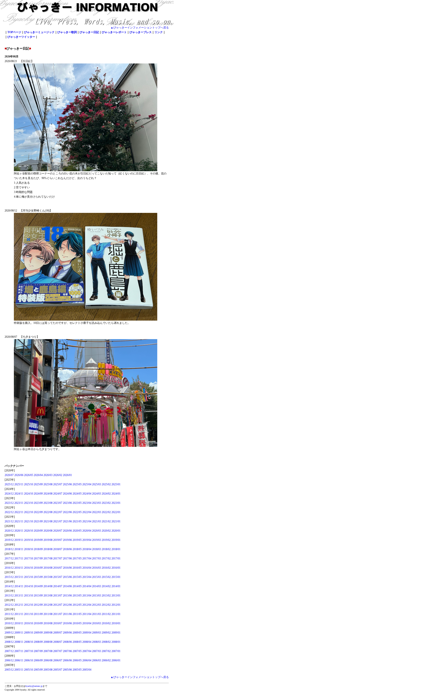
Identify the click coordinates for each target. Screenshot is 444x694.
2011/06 (67, 614)
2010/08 (47, 623)
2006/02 (106, 660)
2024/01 (115, 493)
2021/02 (106, 521)
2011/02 (106, 614)
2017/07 (57, 558)
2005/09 (38, 669)
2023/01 (115, 503)
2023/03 (96, 503)
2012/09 (38, 604)
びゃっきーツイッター (21, 36)
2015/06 (67, 577)
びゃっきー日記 (89, 32)
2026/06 (18, 475)
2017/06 (67, 558)
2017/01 (115, 558)
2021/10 (28, 521)
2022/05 (77, 512)
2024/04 (86, 493)
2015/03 (96, 577)
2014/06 (67, 586)
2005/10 (28, 669)
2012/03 (96, 604)
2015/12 (9, 577)
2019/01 (115, 540)
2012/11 (18, 604)
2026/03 (47, 475)
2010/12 (9, 623)
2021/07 (57, 521)
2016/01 (115, 567)
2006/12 (9, 660)
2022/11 (18, 512)
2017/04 (86, 558)
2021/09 (38, 521)
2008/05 (77, 642)
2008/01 (115, 642)
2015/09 (38, 577)
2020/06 (67, 530)
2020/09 (38, 530)
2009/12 (9, 632)
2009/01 (115, 632)
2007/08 (47, 651)
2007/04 (86, 651)
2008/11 (18, 642)
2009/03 (96, 632)
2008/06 (67, 642)
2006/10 (28, 660)
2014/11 (18, 586)
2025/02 (106, 484)
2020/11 (18, 530)
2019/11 (18, 540)
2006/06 (67, 660)
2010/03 (96, 623)
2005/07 (57, 669)
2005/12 (9, 669)
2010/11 (18, 623)
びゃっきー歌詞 (67, 32)
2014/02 (106, 586)
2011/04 (86, 614)
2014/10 (28, 586)
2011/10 (28, 614)
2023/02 (106, 503)
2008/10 (28, 642)
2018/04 (86, 549)
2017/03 (96, 558)
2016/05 (77, 567)
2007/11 (18, 651)
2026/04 (38, 475)
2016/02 (106, 567)
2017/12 (9, 558)
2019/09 (38, 540)
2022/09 (38, 512)
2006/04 (86, 660)
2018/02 (106, 549)
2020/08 (47, 530)
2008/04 (86, 642)
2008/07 (57, 642)
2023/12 (9, 503)
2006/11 (18, 660)
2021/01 (115, 521)
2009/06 (67, 632)
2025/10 (28, 484)
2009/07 (57, 632)
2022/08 (47, 512)
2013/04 (86, 595)
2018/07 (57, 549)
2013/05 (77, 595)
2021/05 (77, 521)
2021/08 (47, 521)
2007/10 (28, 651)
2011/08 (47, 614)
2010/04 (86, 623)
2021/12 (9, 521)
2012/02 (106, 604)
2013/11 (18, 595)
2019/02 (106, 540)
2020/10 (28, 530)
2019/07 (57, 540)
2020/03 (96, 530)
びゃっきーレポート (114, 32)
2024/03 (96, 493)
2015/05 (77, 577)
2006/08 (47, 660)
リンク (158, 32)
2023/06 (67, 503)
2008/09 (38, 642)
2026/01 (67, 475)
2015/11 (18, 577)
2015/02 (106, 577)
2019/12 (9, 540)
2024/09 (38, 493)
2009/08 (47, 632)
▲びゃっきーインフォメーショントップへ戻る (140, 27)
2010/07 (57, 623)
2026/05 (28, 475)
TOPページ (14, 32)
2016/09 (38, 567)
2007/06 (67, 651)
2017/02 (106, 558)
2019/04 (86, 540)
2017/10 (28, 558)
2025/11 (18, 484)
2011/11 (18, 614)
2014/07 (57, 586)
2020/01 (115, 530)
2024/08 (47, 493)
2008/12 (9, 642)
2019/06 (67, 540)
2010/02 (106, 623)
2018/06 (67, 549)
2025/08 (47, 484)
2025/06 (67, 484)
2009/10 (28, 632)
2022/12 (9, 512)
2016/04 (86, 567)
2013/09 (38, 595)
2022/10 (28, 512)
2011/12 (9, 614)
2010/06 (67, 623)
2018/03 (96, 549)
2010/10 (28, 623)
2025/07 (57, 484)
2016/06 (67, 567)
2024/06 (67, 493)
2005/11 (18, 669)
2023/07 (57, 503)
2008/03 (96, 642)
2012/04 (86, 604)
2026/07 (9, 475)
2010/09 (38, 623)
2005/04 (86, 669)
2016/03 (96, 567)
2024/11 (18, 493)
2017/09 (38, 558)
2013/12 (9, 595)
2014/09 (38, 586)
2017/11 (18, 558)
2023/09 (38, 503)
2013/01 (115, 595)
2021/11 (18, 521)
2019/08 (47, 540)
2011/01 (115, 614)
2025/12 (9, 484)
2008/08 (47, 642)
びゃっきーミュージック (39, 32)
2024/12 (9, 493)
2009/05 (77, 632)
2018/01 (115, 549)
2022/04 (86, 512)
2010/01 (115, 623)
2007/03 (96, 651)
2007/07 (57, 651)
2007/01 (115, 651)
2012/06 (67, 604)
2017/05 (77, 558)
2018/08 (47, 549)
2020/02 (106, 530)
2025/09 (38, 484)
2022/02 (106, 512)
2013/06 (67, 595)
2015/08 (47, 577)
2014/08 (47, 586)
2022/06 (67, 512)
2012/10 (28, 604)
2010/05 (77, 623)
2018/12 (9, 549)
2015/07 (57, 577)
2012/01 (115, 604)
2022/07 (57, 512)
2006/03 (96, 660)
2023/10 (28, 503)
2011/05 (77, 614)
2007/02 (106, 651)
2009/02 (106, 632)
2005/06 (67, 669)
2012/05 (77, 604)
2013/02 (106, 595)
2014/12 (9, 586)
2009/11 (18, 632)
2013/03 (96, 595)
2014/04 (86, 586)
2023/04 (86, 503)
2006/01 (115, 660)
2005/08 (47, 669)
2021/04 (86, 521)
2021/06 (67, 521)
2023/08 (47, 503)
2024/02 (106, 493)
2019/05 (77, 540)
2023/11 (18, 503)
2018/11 (18, 549)
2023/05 (77, 503)
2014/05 (77, 586)
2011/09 (38, 614)
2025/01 (115, 484)
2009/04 (86, 632)
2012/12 (9, 604)
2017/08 (47, 558)
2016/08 (47, 567)
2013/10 (28, 595)
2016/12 (9, 567)
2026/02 (57, 475)
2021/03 (96, 521)
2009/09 (38, 632)
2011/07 (57, 614)
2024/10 (28, 493)
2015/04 (86, 577)
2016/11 (18, 567)
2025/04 (86, 484)
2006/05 (77, 660)
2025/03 (96, 484)
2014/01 (115, 586)
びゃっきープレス (141, 32)
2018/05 (77, 549)
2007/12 (9, 651)
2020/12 (9, 530)
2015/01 (115, 577)
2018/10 (28, 549)
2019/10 (28, 540)
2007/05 (77, 651)
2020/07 (57, 530)
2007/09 (38, 651)
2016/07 (57, 567)
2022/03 (96, 512)
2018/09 (38, 549)
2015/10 (28, 577)
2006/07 (57, 660)
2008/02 (106, 642)
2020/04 (86, 530)
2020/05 (77, 530)
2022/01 (115, 512)
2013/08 (47, 595)
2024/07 (57, 493)
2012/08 (47, 604)
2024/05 (77, 493)
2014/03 (96, 586)
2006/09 (38, 660)
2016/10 (28, 567)
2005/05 (77, 669)
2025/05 (77, 484)
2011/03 (96, 614)
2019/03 (96, 540)
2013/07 (57, 595)
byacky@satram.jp (34, 686)
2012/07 (57, 604)
